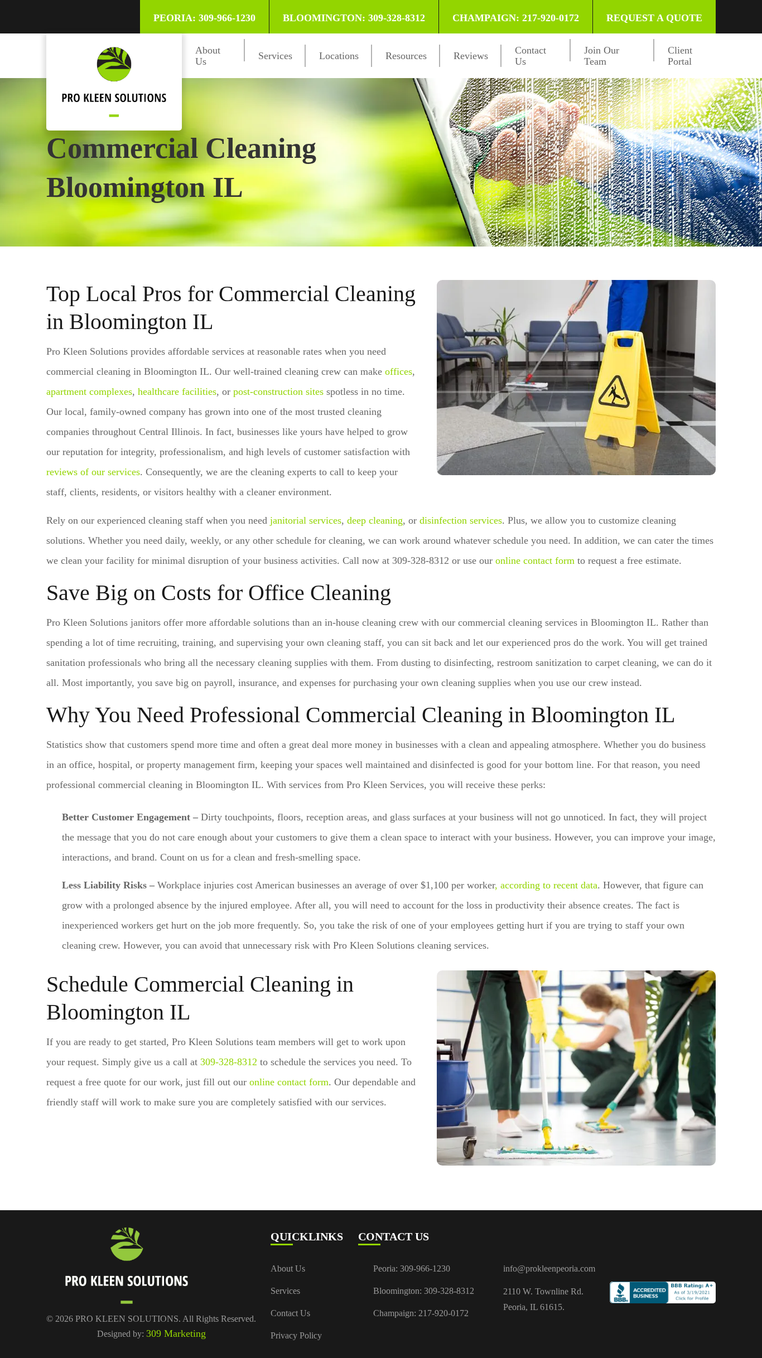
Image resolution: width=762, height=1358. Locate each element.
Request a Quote (654, 17)
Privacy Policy (296, 1335)
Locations (339, 55)
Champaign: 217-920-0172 (515, 17)
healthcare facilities (177, 391)
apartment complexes (89, 391)
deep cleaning (375, 520)
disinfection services (460, 520)
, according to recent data (546, 885)
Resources (406, 55)
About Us (288, 1268)
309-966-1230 (425, 1268)
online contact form (535, 560)
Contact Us (290, 1313)
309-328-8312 (228, 1061)
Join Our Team (601, 56)
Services (275, 55)
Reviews (471, 55)
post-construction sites (278, 391)
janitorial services (305, 520)
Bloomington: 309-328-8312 (354, 17)
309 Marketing (176, 1333)
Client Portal (680, 56)
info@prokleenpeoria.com (549, 1268)
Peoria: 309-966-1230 (204, 17)
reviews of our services (93, 471)
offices (398, 371)
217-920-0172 (443, 1313)
